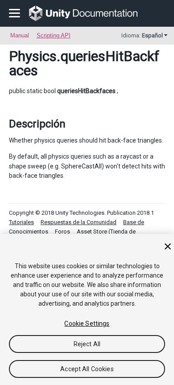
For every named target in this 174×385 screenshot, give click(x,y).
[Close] (167, 246)
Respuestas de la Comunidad (78, 222)
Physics (33, 56)
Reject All (87, 344)
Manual (19, 35)
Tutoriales (21, 222)
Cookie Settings (86, 323)
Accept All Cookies (87, 369)
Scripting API (53, 35)
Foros (62, 231)
